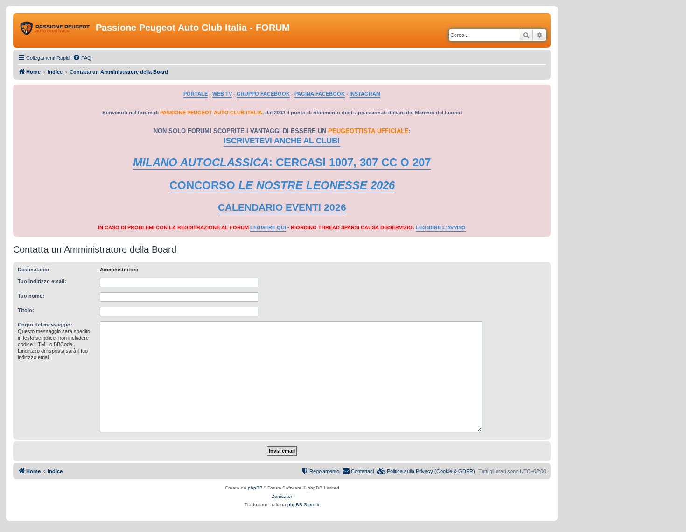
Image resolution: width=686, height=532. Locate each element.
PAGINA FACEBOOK (319, 94)
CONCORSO (282, 185)
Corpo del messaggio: (45, 324)
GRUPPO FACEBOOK (263, 94)
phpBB (255, 487)
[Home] (55, 30)
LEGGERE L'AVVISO (441, 227)
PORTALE (195, 94)
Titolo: (26, 310)
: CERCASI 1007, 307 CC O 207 (282, 162)
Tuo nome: (31, 295)
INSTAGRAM (365, 94)
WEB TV (222, 94)
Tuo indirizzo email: (42, 281)
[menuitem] (82, 58)
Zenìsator (282, 496)
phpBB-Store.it (303, 504)
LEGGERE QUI (268, 227)
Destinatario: (33, 269)
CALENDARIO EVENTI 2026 (282, 207)
